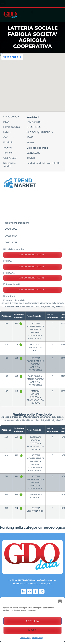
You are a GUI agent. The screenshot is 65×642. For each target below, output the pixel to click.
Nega (32, 630)
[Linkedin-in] (23, 591)
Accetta (32, 621)
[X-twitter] (41, 591)
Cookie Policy (25, 638)
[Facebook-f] (35, 591)
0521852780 (33, 152)
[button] (60, 601)
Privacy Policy (37, 638)
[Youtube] (29, 591)
